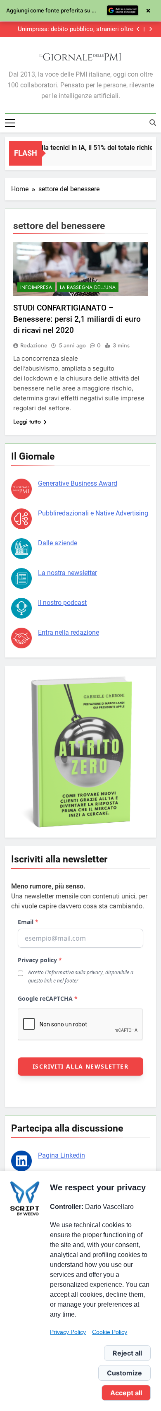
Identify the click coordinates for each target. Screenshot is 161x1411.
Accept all (126, 1393)
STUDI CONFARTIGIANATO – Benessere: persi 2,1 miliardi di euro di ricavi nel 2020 (77, 319)
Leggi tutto (27, 421)
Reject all (127, 1353)
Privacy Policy (68, 1332)
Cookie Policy (109, 1332)
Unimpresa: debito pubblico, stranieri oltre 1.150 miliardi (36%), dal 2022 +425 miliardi (74, 29)
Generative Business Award (77, 483)
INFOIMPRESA (36, 287)
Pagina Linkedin (61, 1155)
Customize (124, 1373)
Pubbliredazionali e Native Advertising (93, 513)
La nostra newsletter (67, 573)
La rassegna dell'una (88, 287)
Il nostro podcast (62, 603)
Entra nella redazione (68, 632)
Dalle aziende (57, 543)
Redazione (33, 345)
